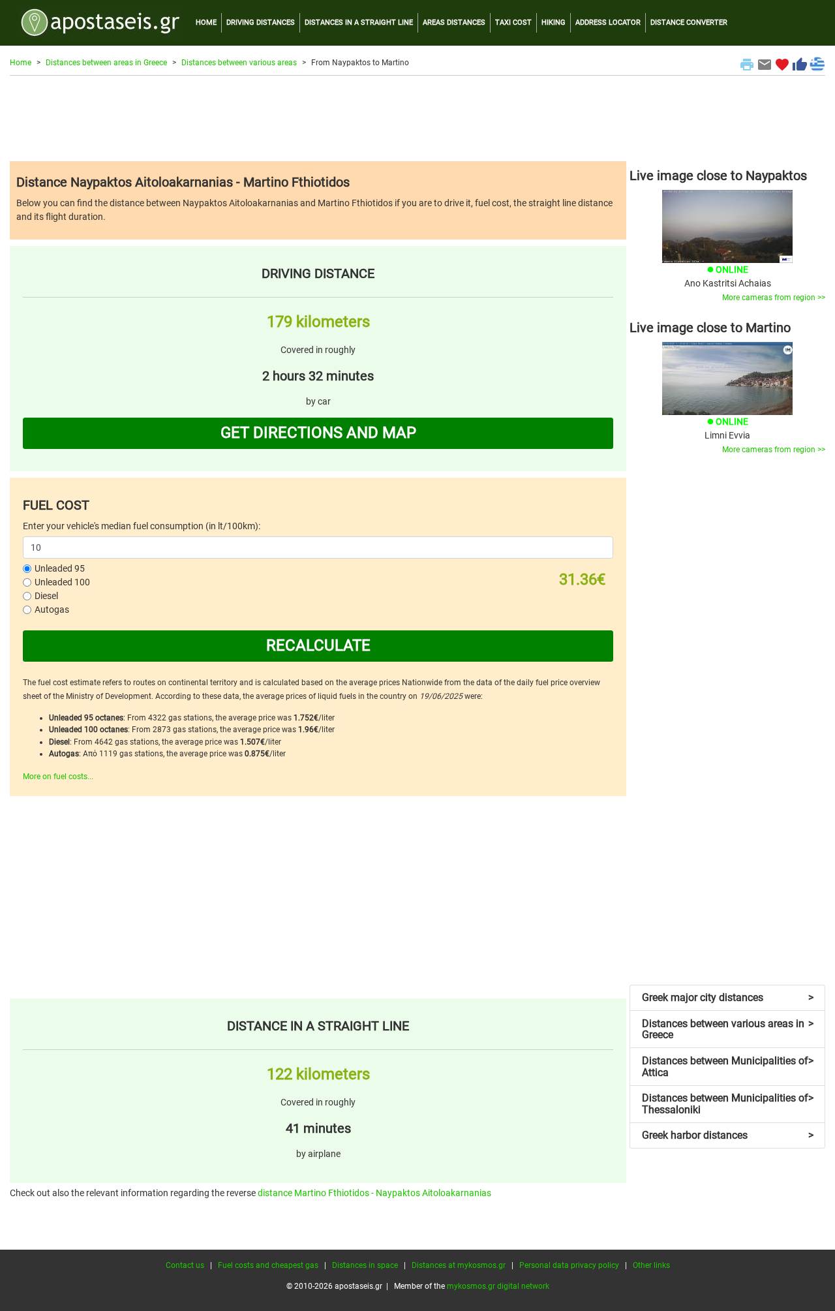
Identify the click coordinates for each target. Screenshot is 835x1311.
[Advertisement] (417, 118)
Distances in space (365, 1265)
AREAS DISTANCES (454, 22)
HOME (206, 22)
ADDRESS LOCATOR (608, 22)
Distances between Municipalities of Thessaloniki (727, 1104)
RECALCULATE (318, 645)
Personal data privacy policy (569, 1265)
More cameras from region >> (773, 297)
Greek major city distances (727, 997)
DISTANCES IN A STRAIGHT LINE (359, 22)
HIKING (553, 22)
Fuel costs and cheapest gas (268, 1265)
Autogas (52, 609)
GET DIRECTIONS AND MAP (318, 433)
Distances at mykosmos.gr (459, 1265)
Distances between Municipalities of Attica (727, 1067)
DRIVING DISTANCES (260, 22)
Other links (651, 1265)
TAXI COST (513, 22)
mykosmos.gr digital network (498, 1286)
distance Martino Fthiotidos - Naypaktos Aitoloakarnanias (374, 1193)
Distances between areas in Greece (106, 62)
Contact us (185, 1265)
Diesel (46, 596)
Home (20, 62)
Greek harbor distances (727, 1135)
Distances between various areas (239, 62)
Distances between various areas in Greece (727, 1029)
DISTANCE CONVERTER (688, 22)
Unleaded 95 (60, 568)
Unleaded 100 (62, 582)
